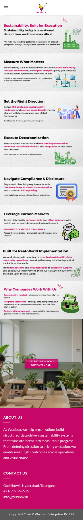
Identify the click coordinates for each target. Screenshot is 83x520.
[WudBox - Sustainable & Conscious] (41, 7)
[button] (6, 7)
